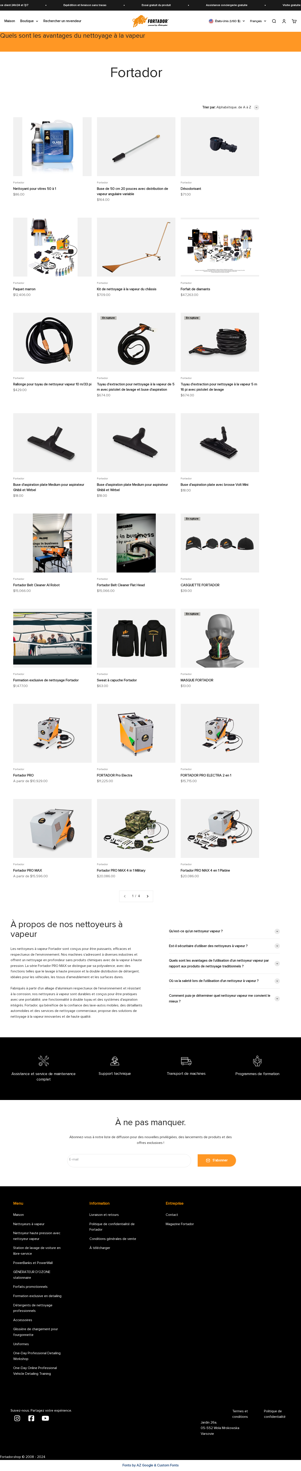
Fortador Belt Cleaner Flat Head (121, 585)
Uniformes (21, 1344)
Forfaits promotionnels (30, 1286)
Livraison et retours (104, 1215)
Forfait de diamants (195, 289)
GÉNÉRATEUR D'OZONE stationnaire (31, 1274)
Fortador (18, 182)
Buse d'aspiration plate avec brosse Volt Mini (214, 484)
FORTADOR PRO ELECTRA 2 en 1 (206, 775)
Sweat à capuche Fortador (117, 680)
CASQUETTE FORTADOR (200, 585)
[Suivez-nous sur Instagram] (18, 1418)
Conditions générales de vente (112, 1239)
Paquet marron (24, 289)
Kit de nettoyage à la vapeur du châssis (126, 289)
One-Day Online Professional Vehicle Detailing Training (35, 1370)
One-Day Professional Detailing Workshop (37, 1356)
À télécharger (99, 1248)
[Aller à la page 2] (147, 896)
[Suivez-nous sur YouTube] (45, 1418)
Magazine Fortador (180, 1224)
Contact (172, 1215)
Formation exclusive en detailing (37, 1296)
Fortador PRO (23, 775)
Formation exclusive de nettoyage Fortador (46, 680)
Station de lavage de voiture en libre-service (37, 1250)
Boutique (27, 21)
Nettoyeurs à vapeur (29, 1224)
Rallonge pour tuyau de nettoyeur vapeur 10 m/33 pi (52, 384)
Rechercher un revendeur (62, 21)
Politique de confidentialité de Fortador (112, 1227)
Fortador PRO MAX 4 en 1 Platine (205, 870)
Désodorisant (191, 188)
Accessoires (22, 1320)
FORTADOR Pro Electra (114, 775)
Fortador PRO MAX (27, 870)
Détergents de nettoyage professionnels (32, 1308)
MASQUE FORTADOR (197, 680)
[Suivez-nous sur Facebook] (32, 1418)
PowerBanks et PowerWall (33, 1263)
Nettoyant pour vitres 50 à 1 (34, 188)
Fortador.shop (10, 1457)
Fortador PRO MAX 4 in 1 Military (121, 870)
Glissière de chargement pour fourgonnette (35, 1332)
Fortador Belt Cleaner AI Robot (36, 585)
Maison (9, 21)
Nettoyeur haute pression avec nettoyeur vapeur (36, 1236)
